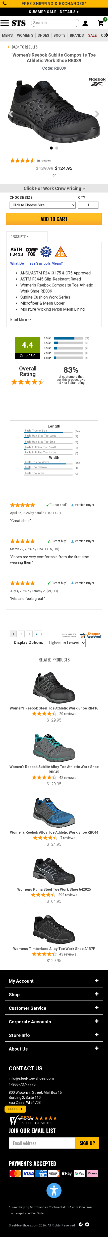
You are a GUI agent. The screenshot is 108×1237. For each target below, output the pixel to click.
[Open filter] (6, 25)
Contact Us (25, 1068)
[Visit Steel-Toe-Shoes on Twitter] (87, 1225)
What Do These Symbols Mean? (36, 263)
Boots (59, 35)
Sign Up (87, 1143)
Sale (92, 35)
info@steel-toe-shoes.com (31, 1078)
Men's (7, 35)
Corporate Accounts (30, 1021)
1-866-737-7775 (22, 1084)
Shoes (43, 35)
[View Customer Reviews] (34, 1119)
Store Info (19, 1035)
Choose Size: (21, 198)
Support (15, 1109)
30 (43, 161)
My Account (21, 981)
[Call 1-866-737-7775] (5, 4)
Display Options (28, 642)
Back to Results (25, 47)
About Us (18, 1049)
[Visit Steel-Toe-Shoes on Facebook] (81, 1225)
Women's (25, 35)
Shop (14, 994)
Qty (81, 198)
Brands (77, 35)
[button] (54, 1190)
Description (19, 236)
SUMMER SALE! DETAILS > (54, 12)
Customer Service (27, 1008)
